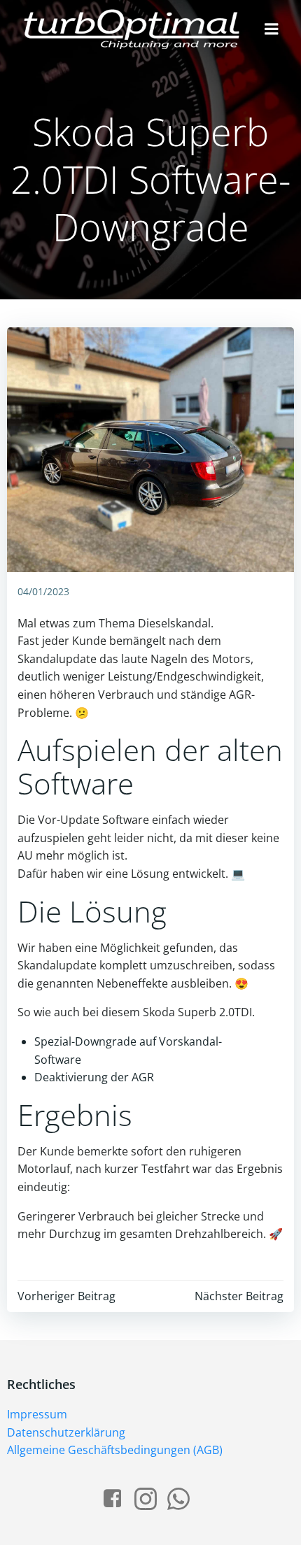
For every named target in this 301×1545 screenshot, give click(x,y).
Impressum (37, 1414)
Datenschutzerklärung (66, 1432)
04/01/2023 (43, 591)
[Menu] (272, 29)
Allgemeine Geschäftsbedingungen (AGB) (115, 1450)
